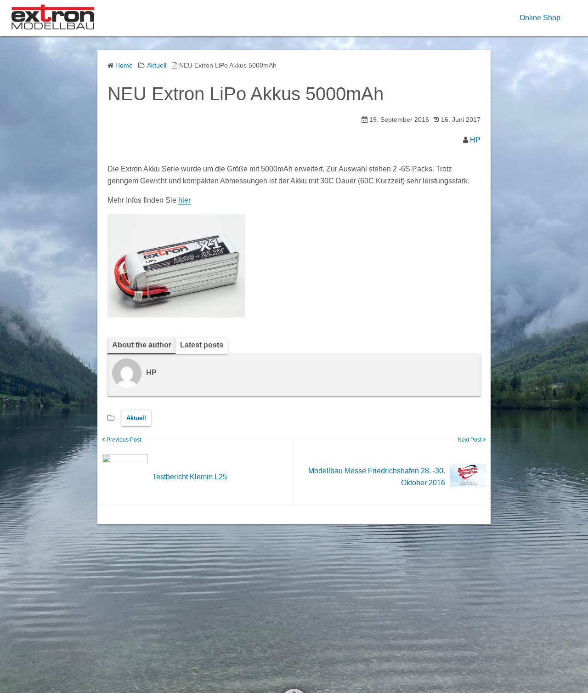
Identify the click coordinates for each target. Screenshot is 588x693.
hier (184, 200)
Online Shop (540, 18)
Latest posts (201, 345)
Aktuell (136, 418)
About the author (141, 345)
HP (475, 140)
